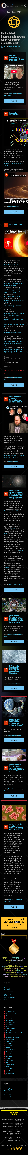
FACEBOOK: (4, 1120)
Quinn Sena (9, 1018)
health (5, 902)
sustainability (24, 974)
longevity (20, 970)
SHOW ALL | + (6, 1075)
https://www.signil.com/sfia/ (13, 306)
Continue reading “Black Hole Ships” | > (14, 372)
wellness (21, 976)
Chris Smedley (10, 1073)
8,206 (22, 919)
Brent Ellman (9, 1060)
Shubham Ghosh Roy (12, 94)
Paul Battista (9, 1024)
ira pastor (21, 968)
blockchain (16, 962)
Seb (7, 1062)
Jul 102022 (6, 58)
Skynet (5, 999)
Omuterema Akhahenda (12, 1037)
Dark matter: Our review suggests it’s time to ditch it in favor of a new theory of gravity (16, 494)
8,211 (8, 924)
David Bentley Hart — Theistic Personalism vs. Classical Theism (16, 399)
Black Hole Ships (15, 224)
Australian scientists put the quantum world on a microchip (16, 58)
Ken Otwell (10, 585)
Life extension (7, 970)
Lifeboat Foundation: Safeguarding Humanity (10, 5)
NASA (25, 970)
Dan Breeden (10, 207)
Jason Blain (9, 1066)
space (20, 974)
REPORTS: (17, 1131)
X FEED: (4, 1127)
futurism (3, 966)
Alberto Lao (9, 1047)
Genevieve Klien (11, 789)
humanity (21, 966)
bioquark (14, 960)
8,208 (11, 922)
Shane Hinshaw (10, 1050)
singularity (16, 974)
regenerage (20, 972)
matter (13, 528)
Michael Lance (10, 1064)
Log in (5, 47)
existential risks (16, 964)
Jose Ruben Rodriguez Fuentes (14, 1033)
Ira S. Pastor (9, 1071)
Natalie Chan (9, 1054)
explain (7, 567)
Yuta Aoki (8, 1043)
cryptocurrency (5, 964)
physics (20, 585)
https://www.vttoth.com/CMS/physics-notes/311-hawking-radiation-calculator (14, 291)
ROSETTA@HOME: (8, 1137)
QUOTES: (16, 1141)
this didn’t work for (9, 511)
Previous (10, 919)
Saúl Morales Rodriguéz (12, 1014)
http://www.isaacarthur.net (12, 296)
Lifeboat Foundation (10, 1146)
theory (6, 533)
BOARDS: (17, 1129)
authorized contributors (14, 47)
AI (6, 958)
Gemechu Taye (10, 1026)
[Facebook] (8, 1148)
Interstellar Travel (15, 968)
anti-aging (15, 958)
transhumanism (14, 976)
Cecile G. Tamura (10, 1041)
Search (25, 937)
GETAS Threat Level (14, 1114)
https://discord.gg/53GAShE (12, 332)
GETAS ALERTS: (18, 1123)
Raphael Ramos (10, 1052)
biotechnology (6, 962)
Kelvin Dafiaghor (10, 1028)
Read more (14, 101)
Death (11, 964)
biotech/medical (19, 789)
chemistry (6, 791)
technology (7, 976)
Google (6, 966)
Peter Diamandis (8, 991)
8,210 (22, 922)
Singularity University (9, 997)
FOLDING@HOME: (8, 1134)
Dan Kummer (9, 1035)
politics (10, 972)
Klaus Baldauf (10, 1039)
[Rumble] (20, 1148)
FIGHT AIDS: (5, 1131)
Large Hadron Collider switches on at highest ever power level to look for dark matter (16, 619)
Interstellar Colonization (14, 114)
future (24, 964)
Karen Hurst (9, 1030)
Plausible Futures (8, 1095)
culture (9, 964)
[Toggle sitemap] (22, 6)
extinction (20, 964)
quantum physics (7, 96)
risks (13, 974)
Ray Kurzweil (7, 994)
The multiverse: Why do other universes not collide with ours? (16, 722)
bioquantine (8, 960)
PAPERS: (16, 1137)
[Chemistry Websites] (14, 947)
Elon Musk (6, 996)
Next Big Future (8, 1093)
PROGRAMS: (17, 1134)
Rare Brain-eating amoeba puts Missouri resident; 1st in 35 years (16, 827)
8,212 (12, 924)
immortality (7, 968)
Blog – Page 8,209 (14, 12)
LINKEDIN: (5, 1123)
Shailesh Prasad (10, 1022)
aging (4, 958)
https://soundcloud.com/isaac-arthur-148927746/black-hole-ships (13, 343)
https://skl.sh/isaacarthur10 (12, 264)
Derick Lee (9, 1045)
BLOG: (16, 1127)
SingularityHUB (8, 1097)
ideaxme (25, 966)
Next (13, 927)
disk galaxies (19, 511)
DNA (5, 992)
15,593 (19, 924)
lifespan (14, 970)
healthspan (16, 966)
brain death (21, 962)
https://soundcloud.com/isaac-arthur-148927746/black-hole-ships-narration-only (13, 351)
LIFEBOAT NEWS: (18, 1120)
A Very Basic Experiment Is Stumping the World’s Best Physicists (14, 670)
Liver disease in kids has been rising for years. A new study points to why (16, 768)
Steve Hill (8, 1058)
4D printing (7, 989)
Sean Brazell (9, 1056)
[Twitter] (11, 1148)
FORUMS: (10, 1141)
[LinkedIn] (14, 1148)
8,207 (6, 922)
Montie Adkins (10, 1069)
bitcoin (12, 962)
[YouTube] (17, 1148)
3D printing (7, 988)
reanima (14, 972)
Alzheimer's (10, 958)
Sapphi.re (25, 1146)
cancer (24, 962)
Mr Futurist (7, 1091)
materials (16, 461)
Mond (21, 550)
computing (20, 94)
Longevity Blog (8, 1089)
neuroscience (9, 902)
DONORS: (9, 1129)
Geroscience (7, 1087)
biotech (20, 960)
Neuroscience (7, 972)
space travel (16, 207)
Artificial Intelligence (22, 958)
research (11, 974)
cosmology (16, 378)
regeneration (5, 974)
